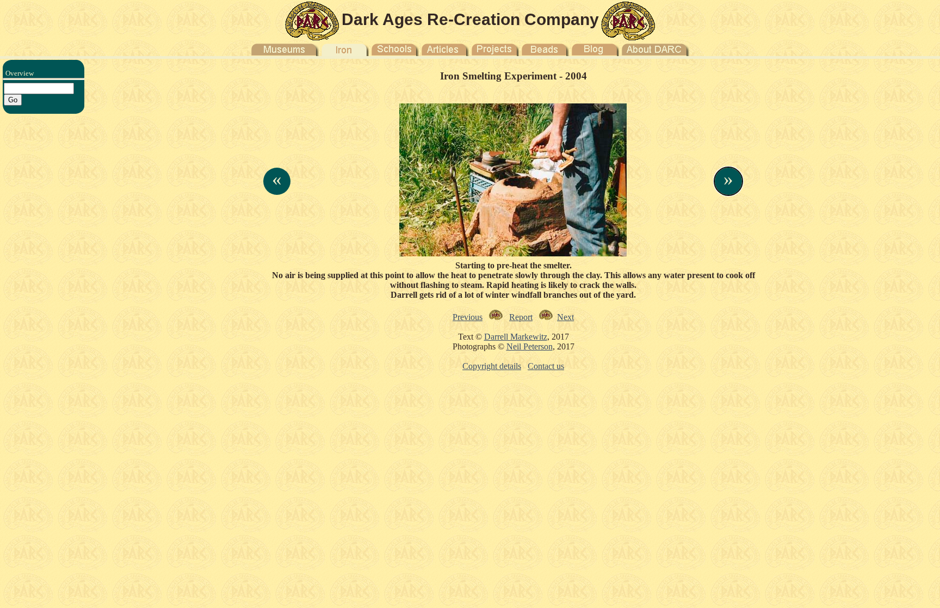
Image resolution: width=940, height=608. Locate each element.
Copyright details (491, 366)
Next (565, 317)
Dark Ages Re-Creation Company (470, 19)
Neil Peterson (529, 346)
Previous (468, 317)
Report (521, 317)
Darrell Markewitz (515, 336)
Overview (19, 73)
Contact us (546, 366)
